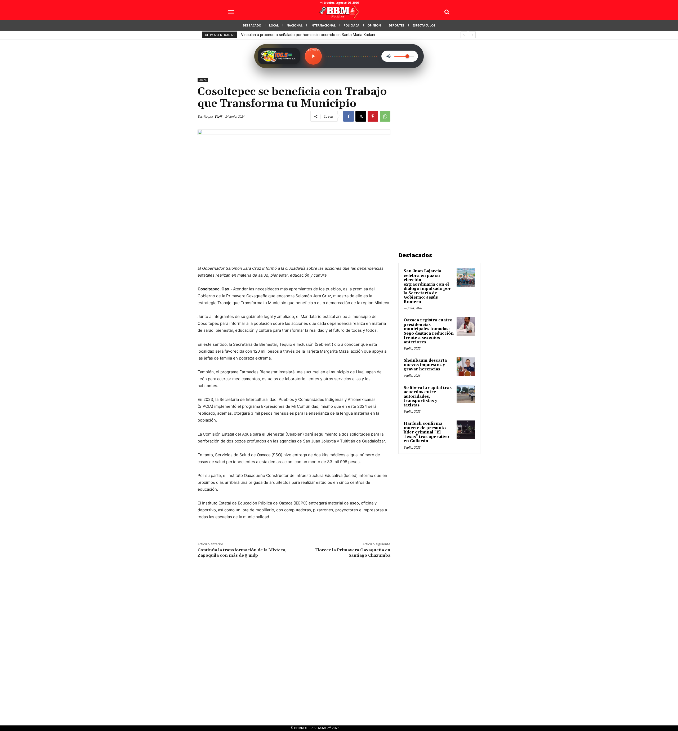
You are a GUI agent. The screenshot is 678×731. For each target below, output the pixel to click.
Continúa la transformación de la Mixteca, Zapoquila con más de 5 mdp (242, 552)
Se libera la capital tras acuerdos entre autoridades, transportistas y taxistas (428, 396)
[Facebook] (348, 116)
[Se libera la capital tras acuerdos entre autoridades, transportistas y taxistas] (466, 394)
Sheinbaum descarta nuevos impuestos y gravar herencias (425, 365)
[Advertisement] (438, 157)
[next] (472, 35)
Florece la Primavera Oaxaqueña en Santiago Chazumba (352, 552)
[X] (360, 116)
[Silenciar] (388, 56)
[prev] (464, 35)
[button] (446, 12)
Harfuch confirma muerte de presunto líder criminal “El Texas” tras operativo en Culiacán (426, 432)
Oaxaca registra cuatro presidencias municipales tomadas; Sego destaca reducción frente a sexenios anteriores (429, 331)
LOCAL (203, 80)
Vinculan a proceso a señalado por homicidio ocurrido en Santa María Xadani (308, 34)
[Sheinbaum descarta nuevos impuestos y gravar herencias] (466, 366)
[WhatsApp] (385, 116)
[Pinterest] (373, 116)
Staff (218, 116)
